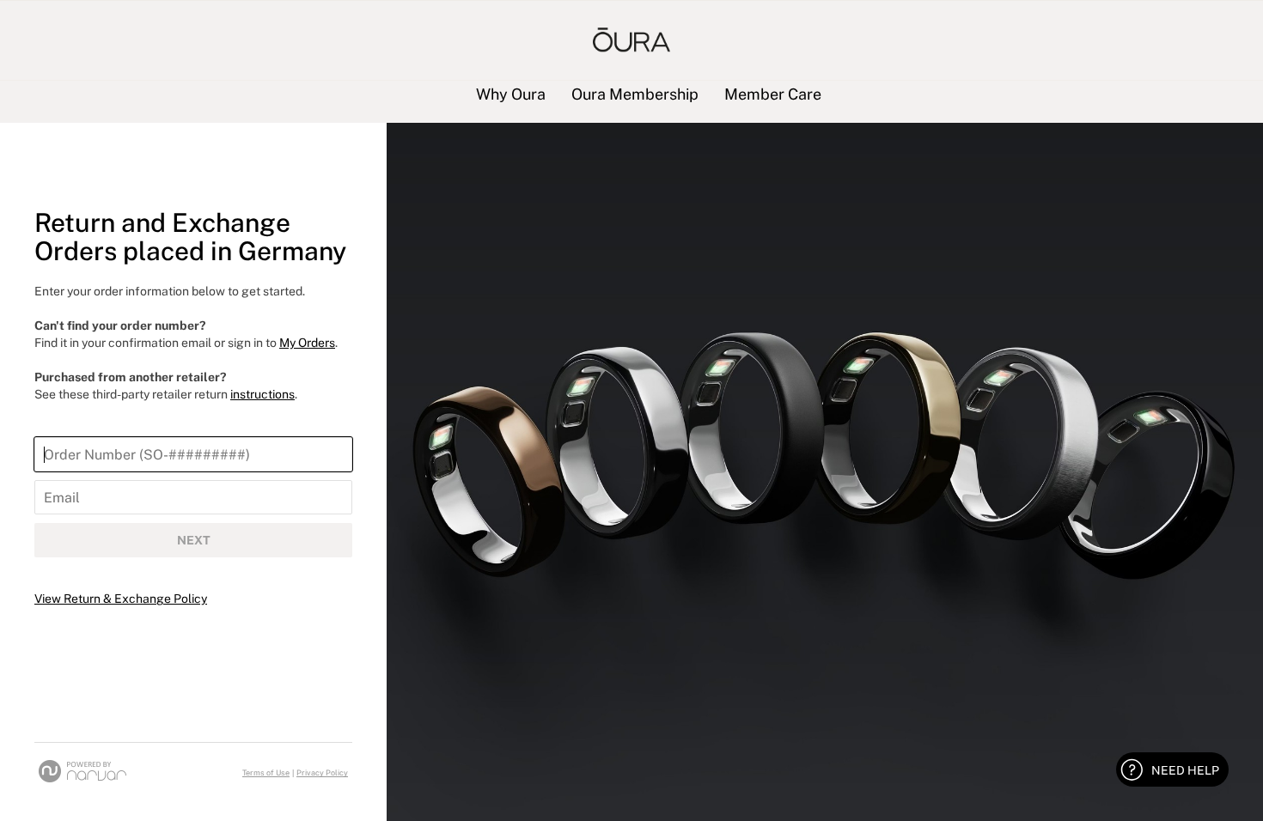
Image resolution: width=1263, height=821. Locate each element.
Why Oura (511, 95)
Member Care (772, 95)
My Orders (307, 343)
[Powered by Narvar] (82, 771)
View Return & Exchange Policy (120, 598)
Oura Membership (635, 95)
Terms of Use (266, 772)
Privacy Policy (322, 772)
